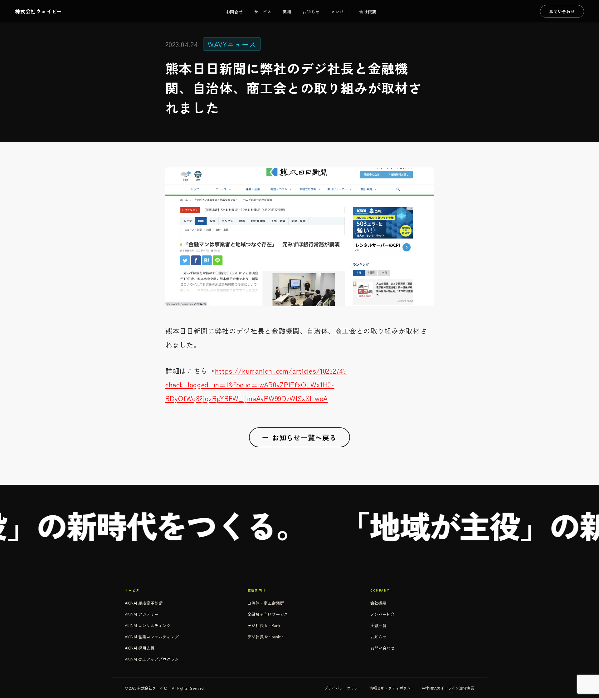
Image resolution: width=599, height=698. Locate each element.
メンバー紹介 (382, 614)
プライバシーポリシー (343, 688)
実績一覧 (378, 625)
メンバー (339, 12)
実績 (287, 12)
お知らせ (310, 12)
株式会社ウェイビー (38, 11)
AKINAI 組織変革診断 (144, 603)
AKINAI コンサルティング (148, 625)
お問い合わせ (382, 648)
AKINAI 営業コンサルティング (152, 637)
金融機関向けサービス (267, 614)
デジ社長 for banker (265, 637)
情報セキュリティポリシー (391, 688)
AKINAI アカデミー (141, 614)
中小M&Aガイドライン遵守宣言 (448, 688)
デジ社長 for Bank (263, 625)
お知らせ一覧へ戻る (299, 437)
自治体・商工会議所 (265, 603)
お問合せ (234, 12)
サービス (262, 12)
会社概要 (368, 12)
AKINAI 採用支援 (139, 648)
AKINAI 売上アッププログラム (152, 659)
